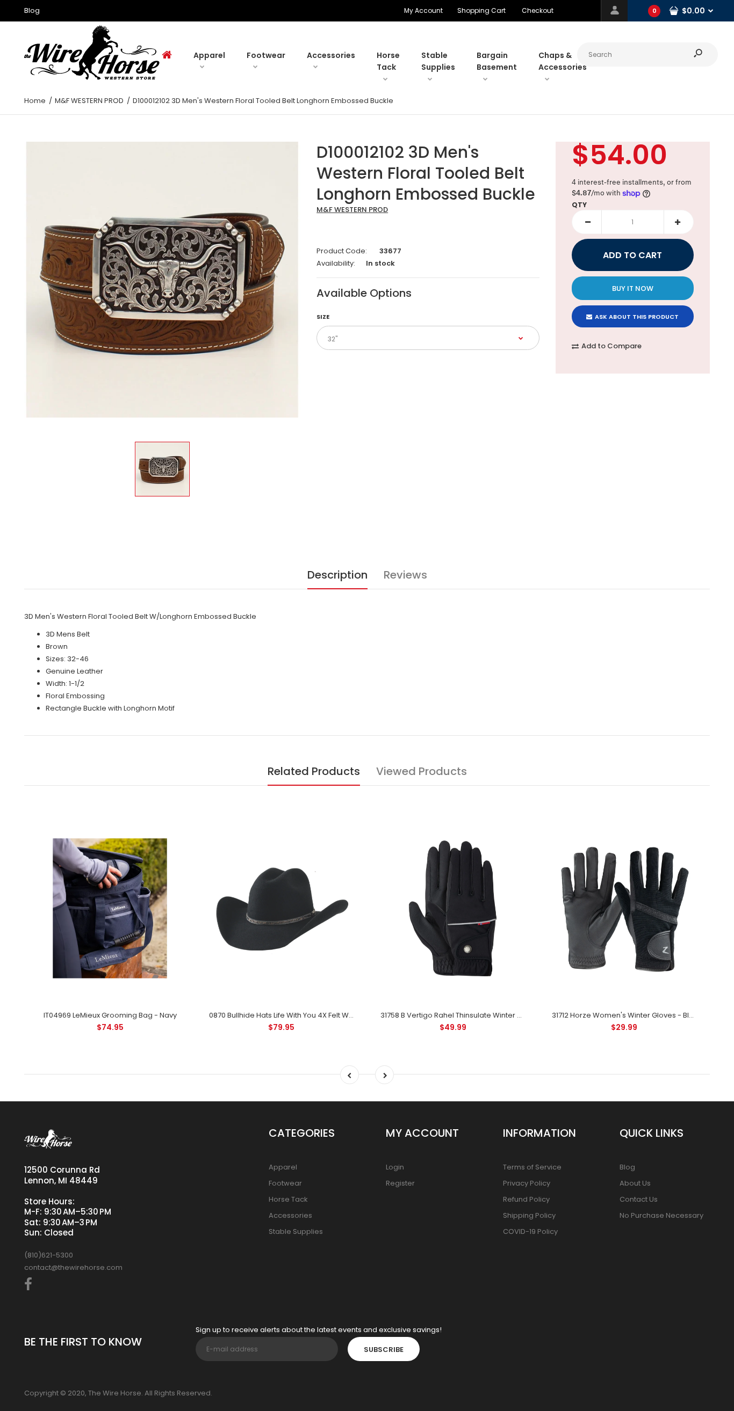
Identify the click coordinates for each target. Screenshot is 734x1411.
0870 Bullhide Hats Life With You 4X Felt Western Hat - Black (310, 1015)
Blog (627, 1167)
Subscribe (384, 1349)
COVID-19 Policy (530, 1231)
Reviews (405, 574)
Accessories (290, 1215)
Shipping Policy (529, 1215)
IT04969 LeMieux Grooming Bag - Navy (110, 1015)
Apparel (283, 1167)
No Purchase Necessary (661, 1215)
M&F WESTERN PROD (352, 209)
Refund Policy (526, 1199)
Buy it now (632, 288)
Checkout (537, 10)
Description (337, 574)
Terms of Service (532, 1167)
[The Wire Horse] (92, 77)
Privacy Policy (526, 1183)
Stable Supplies (296, 1231)
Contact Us (639, 1199)
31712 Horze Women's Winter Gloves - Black (627, 1015)
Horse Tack (288, 1199)
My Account (423, 10)
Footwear (285, 1183)
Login (395, 1167)
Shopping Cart (481, 10)
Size (322, 316)
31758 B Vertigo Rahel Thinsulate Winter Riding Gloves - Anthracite (493, 1015)
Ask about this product (637, 316)
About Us (635, 1183)
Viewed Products (421, 771)
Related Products (314, 771)
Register (400, 1183)
